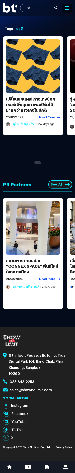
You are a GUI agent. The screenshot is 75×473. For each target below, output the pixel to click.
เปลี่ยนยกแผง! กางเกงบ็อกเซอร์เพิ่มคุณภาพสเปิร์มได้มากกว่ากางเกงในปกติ (30, 104)
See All (57, 184)
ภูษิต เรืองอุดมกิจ (23, 124)
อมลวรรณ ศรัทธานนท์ (26, 286)
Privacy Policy (64, 447)
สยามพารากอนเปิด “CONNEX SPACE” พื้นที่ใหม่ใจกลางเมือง (32, 266)
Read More (47, 117)
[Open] (67, 8)
